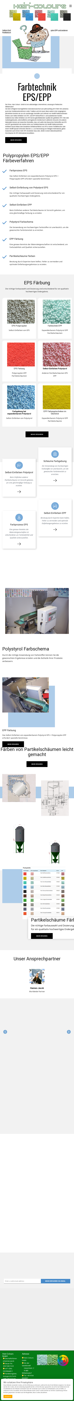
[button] (5, 1032)
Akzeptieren (8, 1396)
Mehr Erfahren (16, 140)
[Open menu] (70, 5)
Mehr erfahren (37, 434)
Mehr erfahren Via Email (55, 1281)
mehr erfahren (37, 764)
